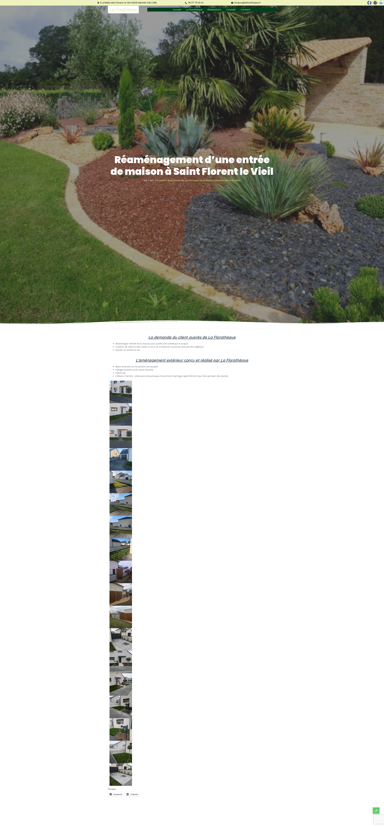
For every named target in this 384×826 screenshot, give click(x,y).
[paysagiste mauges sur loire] (123, 9)
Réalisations (214, 9)
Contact (245, 9)
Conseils (231, 9)
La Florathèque (194, 9)
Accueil (177, 9)
